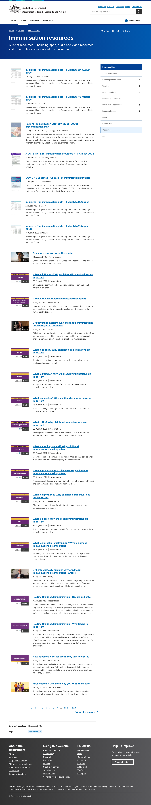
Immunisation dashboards (112, 105)
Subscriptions (49, 773)
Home (13, 20)
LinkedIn (81, 763)
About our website (51, 750)
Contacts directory (17, 774)
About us (102, 6)
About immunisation (109, 73)
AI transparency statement (21, 764)
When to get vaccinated (111, 80)
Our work (34, 20)
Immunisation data (109, 111)
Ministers (120, 6)
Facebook (81, 760)
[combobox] (113, 11)
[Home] (37, 8)
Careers (110, 6)
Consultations (83, 757)
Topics (23, 20)
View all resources (85, 712)
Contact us (137, 6)
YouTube (81, 770)
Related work (107, 124)
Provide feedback (123, 762)
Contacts (105, 136)
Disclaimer (47, 760)
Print (117, 31)
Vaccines (105, 86)
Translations (134, 20)
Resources (48, 20)
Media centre (83, 750)
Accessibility (48, 753)
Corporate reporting (18, 761)
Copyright (47, 757)
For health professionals (111, 98)
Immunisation (34, 30)
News (127, 6)
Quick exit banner (51, 767)
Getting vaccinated (109, 92)
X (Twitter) (82, 767)
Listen (106, 31)
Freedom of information (19, 767)
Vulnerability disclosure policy (56, 777)
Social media (49, 770)
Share (127, 31)
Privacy (46, 763)
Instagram (81, 773)
